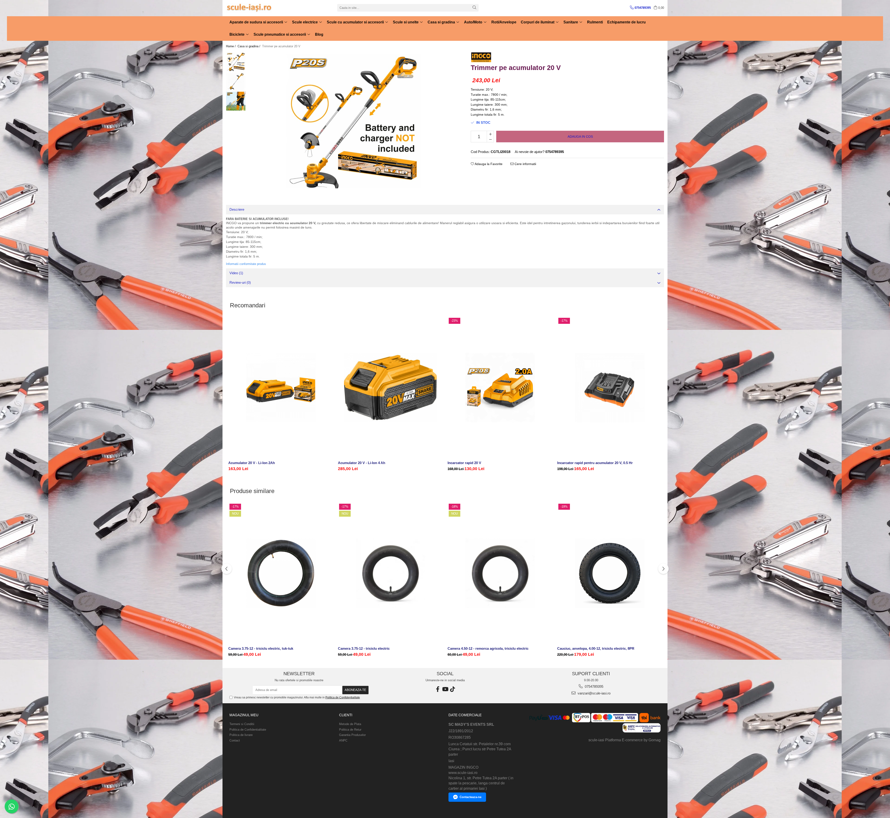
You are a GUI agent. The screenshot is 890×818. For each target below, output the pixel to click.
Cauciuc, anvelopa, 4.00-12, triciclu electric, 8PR (595, 648)
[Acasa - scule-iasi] (249, 8)
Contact (234, 740)
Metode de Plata (350, 724)
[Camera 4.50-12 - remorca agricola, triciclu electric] (500, 573)
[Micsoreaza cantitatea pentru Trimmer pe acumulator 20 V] (490, 139)
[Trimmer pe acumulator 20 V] (353, 121)
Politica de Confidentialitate (342, 697)
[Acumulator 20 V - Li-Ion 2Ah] (280, 387)
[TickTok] (452, 689)
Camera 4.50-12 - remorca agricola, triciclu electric (488, 648)
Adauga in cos (580, 136)
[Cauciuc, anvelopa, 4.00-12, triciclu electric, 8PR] (609, 573)
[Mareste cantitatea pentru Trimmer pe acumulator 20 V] (490, 134)
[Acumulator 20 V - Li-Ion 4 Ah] (390, 387)
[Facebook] (437, 689)
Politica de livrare (241, 735)
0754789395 (593, 686)
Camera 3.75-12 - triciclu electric (364, 648)
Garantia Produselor (352, 735)
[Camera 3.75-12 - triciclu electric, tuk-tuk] (280, 573)
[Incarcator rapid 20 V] (500, 387)
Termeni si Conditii (241, 724)
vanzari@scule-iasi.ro (593, 693)
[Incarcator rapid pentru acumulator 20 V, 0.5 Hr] (609, 387)
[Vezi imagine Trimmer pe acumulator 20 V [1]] (235, 81)
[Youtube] (445, 689)
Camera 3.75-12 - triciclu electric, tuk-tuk (260, 648)
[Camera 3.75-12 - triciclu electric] (390, 573)
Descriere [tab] (236, 209)
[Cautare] (474, 8)
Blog (319, 34)
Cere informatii (525, 164)
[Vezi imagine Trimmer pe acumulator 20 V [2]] (235, 101)
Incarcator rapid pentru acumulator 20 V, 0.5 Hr (595, 463)
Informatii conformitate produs (246, 264)
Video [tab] (236, 273)
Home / (231, 46)
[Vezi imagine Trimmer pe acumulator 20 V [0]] (235, 61)
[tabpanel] (353, 121)
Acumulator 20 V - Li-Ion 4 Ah (361, 463)
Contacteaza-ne (470, 797)
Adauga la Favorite (488, 164)
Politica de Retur (350, 729)
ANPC (343, 740)
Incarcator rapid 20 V (464, 463)
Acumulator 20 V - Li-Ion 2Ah (251, 463)
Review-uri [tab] (240, 282)
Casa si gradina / (249, 46)
